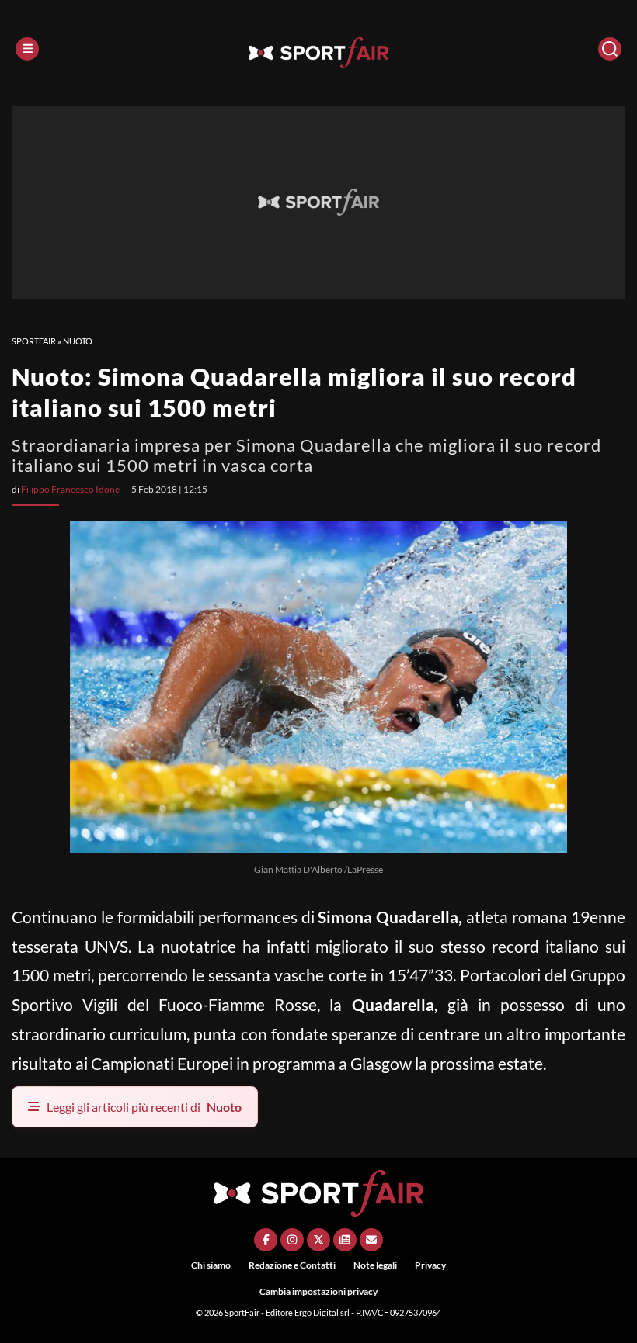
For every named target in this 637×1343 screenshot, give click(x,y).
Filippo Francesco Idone (70, 489)
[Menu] (27, 49)
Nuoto (77, 341)
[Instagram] (292, 1239)
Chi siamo (211, 1265)
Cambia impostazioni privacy (318, 1291)
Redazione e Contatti (292, 1265)
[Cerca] (609, 49)
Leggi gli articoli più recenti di (144, 1106)
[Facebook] (265, 1239)
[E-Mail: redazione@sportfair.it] (371, 1239)
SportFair (34, 341)
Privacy (430, 1265)
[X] (318, 1239)
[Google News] (345, 1239)
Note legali (375, 1265)
